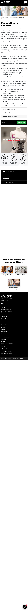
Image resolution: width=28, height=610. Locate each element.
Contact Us (5, 333)
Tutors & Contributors (7, 343)
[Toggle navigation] (25, 2)
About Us (4, 331)
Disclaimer (4, 346)
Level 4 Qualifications (11, 17)
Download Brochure (7, 353)
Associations (5, 337)
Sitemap (4, 339)
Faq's (3, 327)
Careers (4, 341)
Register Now (21, 122)
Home (2, 17)
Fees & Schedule (6, 349)
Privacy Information (7, 351)
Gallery (4, 329)
